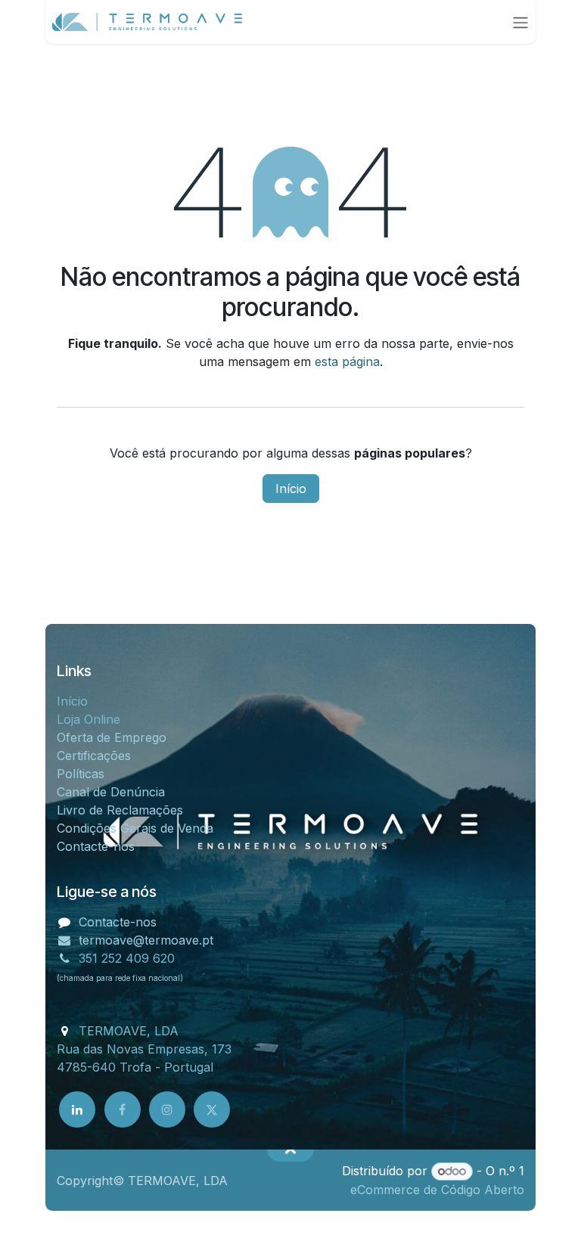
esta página (347, 361)
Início (290, 488)
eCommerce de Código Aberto (437, 1189)
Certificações (94, 755)
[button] (290, 1149)
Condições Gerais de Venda (135, 828)
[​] (77, 1109)
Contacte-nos (96, 846)
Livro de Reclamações (122, 810)
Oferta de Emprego (111, 737)
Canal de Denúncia (111, 791)
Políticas (80, 773)
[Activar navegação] (520, 22)
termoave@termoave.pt (146, 940)
